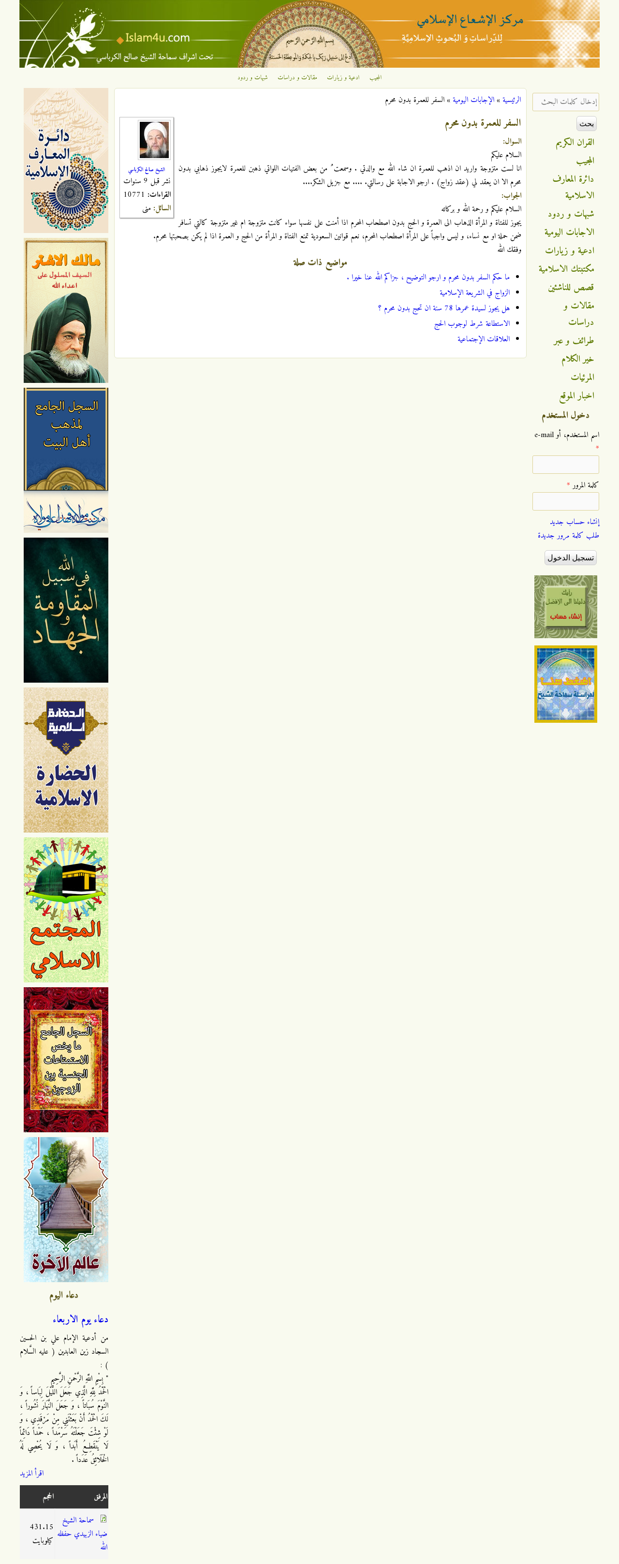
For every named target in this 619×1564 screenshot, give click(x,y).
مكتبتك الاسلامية (566, 269)
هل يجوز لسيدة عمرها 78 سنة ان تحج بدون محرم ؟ (444, 308)
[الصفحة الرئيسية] (309, 66)
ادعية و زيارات (343, 78)
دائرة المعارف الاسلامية (573, 187)
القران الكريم (575, 142)
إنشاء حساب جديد (574, 522)
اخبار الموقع (576, 396)
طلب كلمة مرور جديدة (568, 535)
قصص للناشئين (571, 287)
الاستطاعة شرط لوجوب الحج (472, 324)
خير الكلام (577, 359)
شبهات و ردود (252, 78)
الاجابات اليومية (569, 232)
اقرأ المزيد (32, 1473)
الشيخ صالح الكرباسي (146, 170)
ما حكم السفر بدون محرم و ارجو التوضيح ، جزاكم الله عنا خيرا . (428, 277)
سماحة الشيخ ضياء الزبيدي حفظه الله (82, 1534)
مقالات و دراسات (297, 78)
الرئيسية (511, 100)
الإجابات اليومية (473, 100)
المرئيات (582, 377)
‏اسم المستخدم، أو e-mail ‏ (566, 441)
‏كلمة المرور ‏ (583, 485)
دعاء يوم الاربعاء (80, 1320)
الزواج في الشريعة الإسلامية (475, 293)
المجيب (375, 78)
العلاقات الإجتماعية (483, 339)
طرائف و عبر (574, 341)
